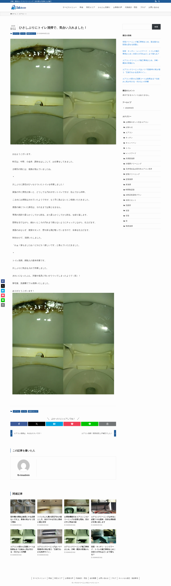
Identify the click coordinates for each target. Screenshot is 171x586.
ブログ (113, 578)
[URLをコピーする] (107, 424)
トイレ (23, 33)
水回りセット (31, 33)
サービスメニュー (39, 578)
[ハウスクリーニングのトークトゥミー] (18, 7)
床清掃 (128, 184)
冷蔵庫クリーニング (133, 164)
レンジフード (131, 153)
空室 (127, 216)
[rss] (155, 1)
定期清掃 (129, 179)
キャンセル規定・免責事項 (128, 578)
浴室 (127, 211)
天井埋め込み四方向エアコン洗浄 (139, 169)
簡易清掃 (129, 226)
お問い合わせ (104, 578)
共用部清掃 (130, 158)
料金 (50, 578)
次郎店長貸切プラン (133, 195)
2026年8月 (129, 108)
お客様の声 (69, 578)
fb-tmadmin (23, 475)
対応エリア (58, 578)
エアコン (16, 33)
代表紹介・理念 (81, 578)
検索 (156, 27)
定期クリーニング (133, 174)
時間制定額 (130, 190)
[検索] (159, 1)
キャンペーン (131, 143)
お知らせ (129, 127)
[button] (19, 424)
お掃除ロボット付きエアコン (137, 122)
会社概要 (93, 578)
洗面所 (128, 205)
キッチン (129, 138)
